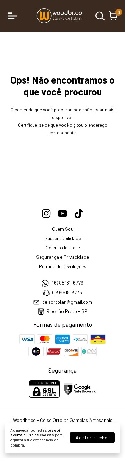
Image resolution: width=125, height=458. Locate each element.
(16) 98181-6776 (67, 283)
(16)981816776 (67, 292)
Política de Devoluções (62, 266)
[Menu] (14, 16)
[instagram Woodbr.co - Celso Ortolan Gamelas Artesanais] (46, 213)
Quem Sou (62, 229)
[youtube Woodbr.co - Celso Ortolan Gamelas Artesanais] (62, 213)
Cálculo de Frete (62, 248)
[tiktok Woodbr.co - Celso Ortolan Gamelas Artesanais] (78, 213)
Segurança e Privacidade (62, 257)
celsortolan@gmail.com (67, 302)
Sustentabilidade (62, 238)
